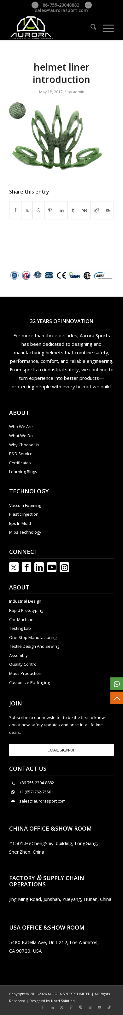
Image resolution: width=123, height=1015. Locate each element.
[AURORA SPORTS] (51, 27)
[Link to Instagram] (64, 567)
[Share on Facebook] (15, 210)
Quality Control (23, 664)
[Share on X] (27, 210)
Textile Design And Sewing (34, 646)
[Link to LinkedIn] (39, 567)
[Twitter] (14, 567)
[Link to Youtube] (51, 567)
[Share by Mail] (108, 210)
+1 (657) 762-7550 (35, 792)
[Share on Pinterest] (50, 210)
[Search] (90, 27)
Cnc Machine (21, 619)
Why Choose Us (24, 445)
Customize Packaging (29, 682)
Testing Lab (20, 628)
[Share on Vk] (85, 210)
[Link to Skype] (80, 1007)
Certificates (20, 463)
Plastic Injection (23, 514)
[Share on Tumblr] (73, 210)
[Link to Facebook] (26, 567)
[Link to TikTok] (109, 1007)
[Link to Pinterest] (71, 1007)
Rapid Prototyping (26, 610)
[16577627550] (116, 683)
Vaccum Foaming (25, 505)
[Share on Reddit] (96, 210)
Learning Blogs (23, 471)
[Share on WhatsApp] (38, 210)
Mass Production (25, 673)
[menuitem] (90, 27)
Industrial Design (25, 601)
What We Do (21, 435)
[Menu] (105, 27)
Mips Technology (25, 532)
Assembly (18, 655)
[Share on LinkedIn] (61, 210)
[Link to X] (62, 1007)
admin (78, 92)
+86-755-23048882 (58, 5)
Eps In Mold (20, 523)
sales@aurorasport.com (61, 10)
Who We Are (21, 426)
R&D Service (20, 453)
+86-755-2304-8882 (36, 783)
